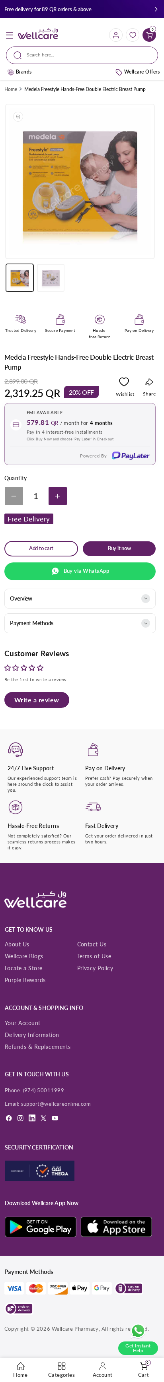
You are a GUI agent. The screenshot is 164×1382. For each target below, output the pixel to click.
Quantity (15, 478)
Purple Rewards (25, 980)
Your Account (23, 1023)
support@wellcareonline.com (56, 1104)
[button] (156, 9)
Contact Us (92, 944)
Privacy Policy (95, 968)
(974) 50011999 (43, 1090)
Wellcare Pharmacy (75, 1329)
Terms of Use (94, 956)
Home (10, 89)
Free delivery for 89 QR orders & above (48, 9)
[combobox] (82, 55)
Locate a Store (24, 968)
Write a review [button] (36, 700)
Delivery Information (32, 1034)
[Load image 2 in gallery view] (50, 277)
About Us (17, 944)
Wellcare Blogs (24, 956)
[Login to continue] (124, 383)
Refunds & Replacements (38, 1046)
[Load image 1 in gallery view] (19, 277)
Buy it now (119, 548)
